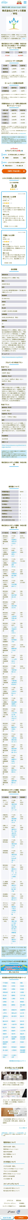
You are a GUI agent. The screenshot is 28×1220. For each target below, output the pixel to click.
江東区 (13, 998)
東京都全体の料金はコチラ (16, 1061)
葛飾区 (13, 995)
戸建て (7, 158)
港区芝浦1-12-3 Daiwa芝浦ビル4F (14, 858)
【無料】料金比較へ (14, 171)
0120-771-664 (7, 1218)
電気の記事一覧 (7, 1157)
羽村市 (13, 1034)
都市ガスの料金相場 (9, 1176)
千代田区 (5, 983)
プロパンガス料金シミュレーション (13, 1169)
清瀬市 (5, 1010)
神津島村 (14, 1047)
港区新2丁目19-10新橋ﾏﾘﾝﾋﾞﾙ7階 (14, 910)
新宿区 (5, 986)
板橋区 (5, 1005)
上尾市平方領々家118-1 (14, 618)
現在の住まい (9, 166)
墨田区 (5, 998)
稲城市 (13, 1031)
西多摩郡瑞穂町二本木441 (14, 704)
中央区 (13, 983)
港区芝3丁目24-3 (14, 941)
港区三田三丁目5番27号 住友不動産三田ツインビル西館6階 (14, 926)
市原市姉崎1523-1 (14, 672)
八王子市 (22, 1031)
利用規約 (21, 1203)
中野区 (13, 989)
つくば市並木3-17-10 (14, 661)
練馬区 (13, 1005)
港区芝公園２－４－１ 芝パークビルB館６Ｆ (14, 873)
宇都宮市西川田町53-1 (14, 575)
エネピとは (10, 1200)
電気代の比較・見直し (9, 1147)
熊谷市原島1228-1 (14, 597)
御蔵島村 (22, 1047)
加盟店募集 (22, 1206)
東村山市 (14, 1013)
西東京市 (14, 1010)
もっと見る (22, 1128)
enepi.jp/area (23, 133)
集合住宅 (15, 158)
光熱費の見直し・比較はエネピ (8, 1133)
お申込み (21, 1218)
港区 (21, 983)
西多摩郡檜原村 (5, 1043)
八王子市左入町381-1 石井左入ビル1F (14, 716)
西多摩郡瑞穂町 (14, 1038)
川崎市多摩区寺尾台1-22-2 (14, 740)
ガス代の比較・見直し (9, 1166)
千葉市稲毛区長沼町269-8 (14, 682)
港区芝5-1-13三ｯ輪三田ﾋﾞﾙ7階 (14, 888)
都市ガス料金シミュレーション (12, 1174)
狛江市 (5, 1027)
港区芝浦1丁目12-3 (14, 846)
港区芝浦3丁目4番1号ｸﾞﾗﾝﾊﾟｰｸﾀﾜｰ (14, 808)
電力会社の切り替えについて (11, 1191)
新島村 (5, 1047)
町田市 (13, 1027)
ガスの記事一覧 (7, 1179)
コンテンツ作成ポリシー (9, 1206)
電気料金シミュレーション (10, 1149)
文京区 (13, 986)
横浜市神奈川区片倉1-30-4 (14, 750)
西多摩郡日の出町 (22, 1038)
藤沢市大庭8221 (14, 771)
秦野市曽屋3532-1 (14, 782)
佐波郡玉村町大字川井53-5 (14, 542)
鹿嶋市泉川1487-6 (14, 650)
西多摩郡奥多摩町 (22, 1051)
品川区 (13, 992)
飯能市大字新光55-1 (14, 729)
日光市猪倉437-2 (14, 585)
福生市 (22, 1034)
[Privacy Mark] (18, 1212)
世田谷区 (5, 992)
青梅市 (5, 1034)
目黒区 (5, 989)
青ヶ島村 (5, 1050)
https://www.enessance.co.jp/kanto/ (12, 357)
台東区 (5, 1002)
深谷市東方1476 (14, 607)
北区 (13, 1002)
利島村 (22, 1042)
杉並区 (22, 989)
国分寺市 (5, 1021)
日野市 (5, 1031)
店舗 (24, 158)
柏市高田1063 (14, 641)
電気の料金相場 (7, 1152)
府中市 (22, 1021)
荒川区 (22, 998)
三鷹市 (5, 1024)
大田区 (22, 992)
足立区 (5, 995)
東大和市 (14, 1016)
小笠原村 (14, 1050)
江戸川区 (22, 995)
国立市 (22, 1016)
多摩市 (22, 1027)
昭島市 (13, 1021)
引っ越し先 (20, 166)
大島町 (13, 1042)
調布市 (22, 1024)
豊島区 (22, 1002)
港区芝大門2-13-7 (14, 899)
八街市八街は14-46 (14, 693)
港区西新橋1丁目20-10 (14, 820)
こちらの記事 (11, 951)
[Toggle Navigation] (25, 2)
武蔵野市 (22, 1010)
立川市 (22, 1013)
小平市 (5, 1013)
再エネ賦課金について (9, 1154)
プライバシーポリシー (10, 1203)
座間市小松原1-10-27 (14, 761)
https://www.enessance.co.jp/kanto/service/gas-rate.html (14, 446)
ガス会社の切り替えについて (11, 1188)
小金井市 (14, 1024)
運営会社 (18, 1200)
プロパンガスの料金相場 (10, 1171)
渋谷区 (22, 986)
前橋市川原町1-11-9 (14, 554)
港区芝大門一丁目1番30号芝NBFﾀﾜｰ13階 (14, 833)
